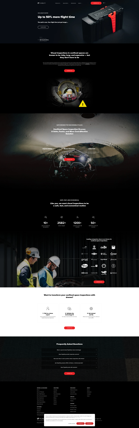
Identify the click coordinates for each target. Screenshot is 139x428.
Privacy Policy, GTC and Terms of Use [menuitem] (44, 422)
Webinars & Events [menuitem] (73, 390)
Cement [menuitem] (55, 402)
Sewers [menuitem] (55, 400)
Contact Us (69, 70)
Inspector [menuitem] (38, 410)
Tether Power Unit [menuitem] (40, 400)
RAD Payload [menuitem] (41, 394)
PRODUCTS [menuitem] (57, 3)
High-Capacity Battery (44, 39)
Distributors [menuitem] (89, 392)
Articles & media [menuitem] (73, 394)
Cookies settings (71, 423)
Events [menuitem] (88, 390)
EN (104, 2)
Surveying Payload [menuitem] (42, 396)
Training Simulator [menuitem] (40, 414)
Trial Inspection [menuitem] (73, 398)
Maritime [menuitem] (55, 392)
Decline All (89, 423)
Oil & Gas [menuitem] (55, 390)
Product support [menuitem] (73, 405)
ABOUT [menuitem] (79, 3)
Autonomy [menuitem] (39, 408)
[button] (1, 21)
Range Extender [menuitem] (40, 404)
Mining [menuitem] (55, 398)
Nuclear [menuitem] (55, 404)
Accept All (80, 423)
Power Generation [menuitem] (57, 394)
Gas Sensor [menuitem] (40, 398)
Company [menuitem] (89, 394)
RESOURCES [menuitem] (73, 3)
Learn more (43, 27)
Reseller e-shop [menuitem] (73, 409)
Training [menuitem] (71, 400)
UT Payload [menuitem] (40, 392)
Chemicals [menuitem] (56, 396)
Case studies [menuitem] (72, 392)
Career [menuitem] (88, 396)
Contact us (96, 3)
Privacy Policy (77, 417)
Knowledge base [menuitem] (73, 407)
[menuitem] (38, 390)
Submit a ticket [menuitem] (73, 411)
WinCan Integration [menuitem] (40, 412)
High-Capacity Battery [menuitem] (41, 402)
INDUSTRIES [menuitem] (65, 3)
